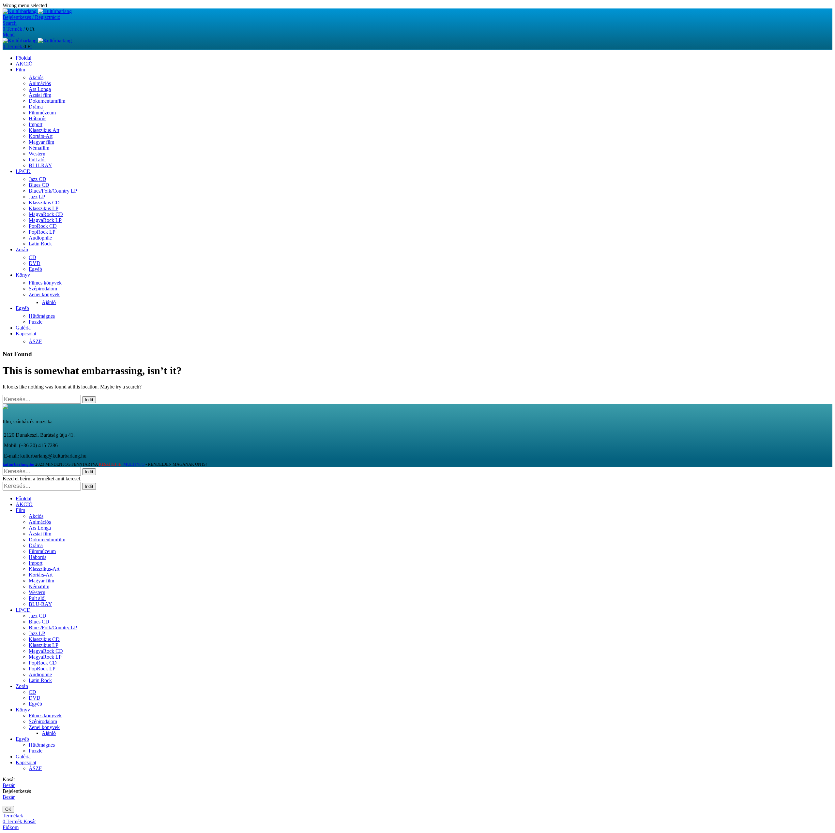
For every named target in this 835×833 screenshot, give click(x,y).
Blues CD (39, 185)
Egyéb (35, 269)
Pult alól (37, 159)
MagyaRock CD (46, 214)
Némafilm (39, 148)
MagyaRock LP (45, 220)
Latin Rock (40, 243)
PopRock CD (43, 226)
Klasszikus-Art (44, 130)
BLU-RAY (40, 165)
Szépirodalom (43, 288)
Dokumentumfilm (47, 101)
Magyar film (41, 142)
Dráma (36, 107)
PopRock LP (42, 232)
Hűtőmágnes (42, 316)
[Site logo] (20, 11)
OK (8, 809)
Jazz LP (37, 196)
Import (35, 124)
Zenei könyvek (44, 294)
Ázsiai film (40, 95)
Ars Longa (40, 89)
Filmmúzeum (42, 112)
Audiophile (40, 238)
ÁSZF (35, 341)
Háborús (37, 118)
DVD (34, 263)
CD (32, 257)
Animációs (40, 83)
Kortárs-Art (41, 136)
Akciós (36, 77)
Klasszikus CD (44, 202)
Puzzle (35, 322)
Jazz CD (37, 179)
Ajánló (49, 302)
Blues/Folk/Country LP (53, 191)
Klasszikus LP (43, 208)
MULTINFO (121, 464)
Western (37, 153)
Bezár (9, 785)
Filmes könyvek (45, 282)
